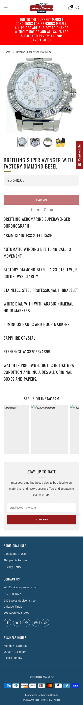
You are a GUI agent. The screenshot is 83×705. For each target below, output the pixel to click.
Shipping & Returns (15, 560)
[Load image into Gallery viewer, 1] (22, 142)
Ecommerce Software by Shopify (41, 695)
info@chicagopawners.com (21, 587)
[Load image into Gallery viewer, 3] (48, 142)
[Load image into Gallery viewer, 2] (35, 142)
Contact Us (79, 153)
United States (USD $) (40, 676)
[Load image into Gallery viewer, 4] (60, 142)
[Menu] (6, 8)
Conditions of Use (15, 553)
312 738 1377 (12, 594)
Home (7, 52)
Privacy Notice (13, 567)
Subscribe (41, 519)
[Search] (77, 7)
